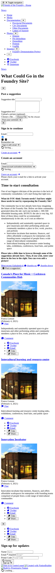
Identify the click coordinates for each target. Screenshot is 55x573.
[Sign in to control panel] (13, 565)
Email (3, 134)
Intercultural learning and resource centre (25, 359)
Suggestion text (8, 111)
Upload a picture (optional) (13, 114)
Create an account (9, 152)
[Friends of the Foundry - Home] (16, 5)
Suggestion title (8, 99)
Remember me (7, 142)
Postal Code (6, 557)
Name (3, 552)
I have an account (9, 174)
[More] (23, 20)
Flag (6, 324)
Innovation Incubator (13, 439)
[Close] (3, 88)
